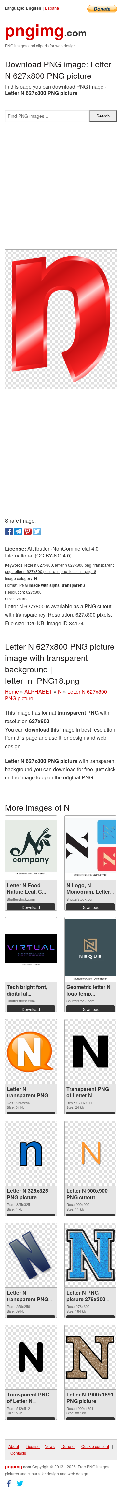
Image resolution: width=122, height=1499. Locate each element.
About (13, 1446)
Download (31, 907)
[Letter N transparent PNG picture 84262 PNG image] (31, 1051)
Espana (52, 8)
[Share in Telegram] (18, 531)
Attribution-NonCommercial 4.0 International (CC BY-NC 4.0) (52, 552)
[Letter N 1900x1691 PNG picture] (90, 1357)
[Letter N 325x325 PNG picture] (31, 1153)
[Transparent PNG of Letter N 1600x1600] (90, 1051)
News (50, 1446)
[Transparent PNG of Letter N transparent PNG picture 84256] (31, 1357)
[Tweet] (37, 531)
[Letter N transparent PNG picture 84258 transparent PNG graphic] (31, 1255)
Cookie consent (95, 1446)
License (33, 1446)
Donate (68, 1446)
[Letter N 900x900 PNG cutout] (90, 1153)
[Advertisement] (61, 188)
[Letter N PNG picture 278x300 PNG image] (90, 1255)
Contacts (18, 1453)
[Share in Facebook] (9, 531)
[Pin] (28, 531)
